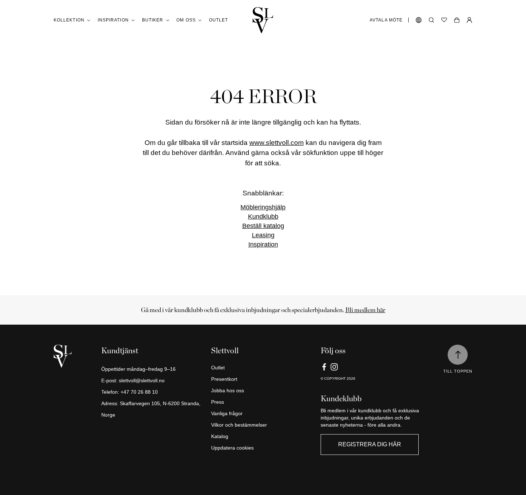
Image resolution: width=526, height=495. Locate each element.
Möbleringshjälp (263, 207)
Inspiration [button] (113, 20)
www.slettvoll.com (276, 142)
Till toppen (457, 371)
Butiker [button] (153, 20)
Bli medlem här (365, 310)
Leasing (263, 235)
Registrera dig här (369, 444)
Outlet (218, 20)
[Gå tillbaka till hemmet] (263, 20)
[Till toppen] (458, 355)
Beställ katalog (263, 225)
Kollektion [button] (69, 20)
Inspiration (263, 244)
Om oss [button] (185, 20)
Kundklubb (263, 216)
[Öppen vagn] (456, 20)
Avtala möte (386, 20)
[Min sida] (469, 20)
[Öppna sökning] (431, 20)
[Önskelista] (444, 20)
